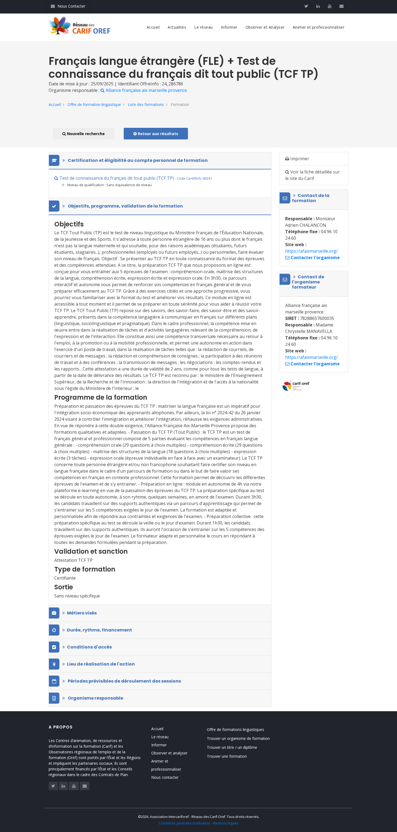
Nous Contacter (68, 6)
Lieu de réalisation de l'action (101, 664)
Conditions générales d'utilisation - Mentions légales (198, 823)
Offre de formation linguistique (94, 104)
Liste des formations (146, 104)
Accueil (153, 27)
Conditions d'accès (89, 647)
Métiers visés (82, 613)
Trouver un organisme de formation (238, 738)
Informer (229, 27)
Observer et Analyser (265, 27)
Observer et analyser (169, 753)
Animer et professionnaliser (319, 27)
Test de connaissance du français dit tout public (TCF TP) (135, 178)
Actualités (177, 27)
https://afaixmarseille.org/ (311, 251)
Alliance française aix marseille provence (146, 90)
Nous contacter (165, 777)
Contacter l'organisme (315, 257)
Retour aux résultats (157, 133)
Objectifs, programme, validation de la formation (125, 206)
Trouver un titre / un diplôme (232, 747)
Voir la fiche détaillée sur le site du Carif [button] (312, 175)
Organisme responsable (95, 698)
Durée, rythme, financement (99, 630)
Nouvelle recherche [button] (85, 133)
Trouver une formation (227, 756)
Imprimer (299, 159)
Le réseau (203, 27)
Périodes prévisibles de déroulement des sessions (124, 681)
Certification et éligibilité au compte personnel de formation (137, 160)
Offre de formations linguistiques (235, 729)
